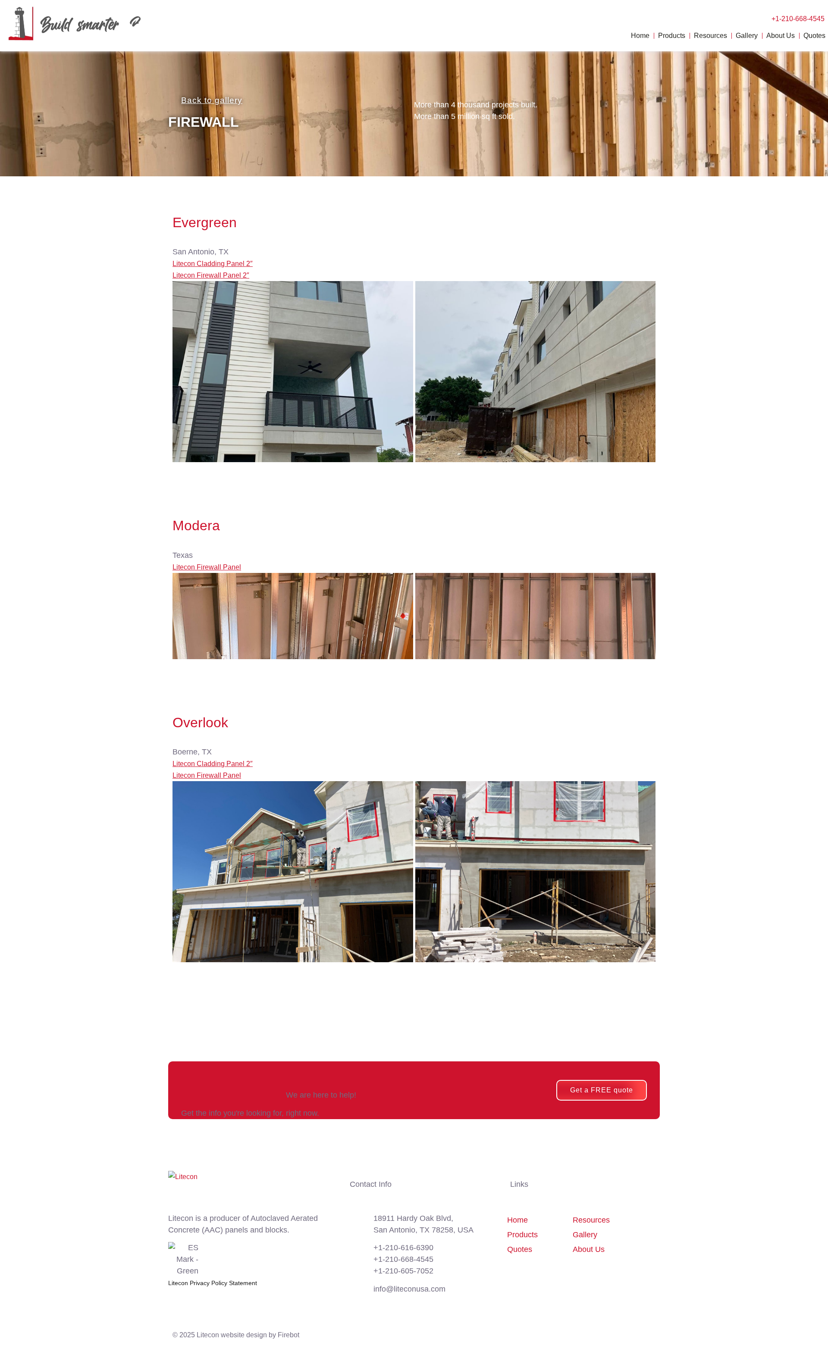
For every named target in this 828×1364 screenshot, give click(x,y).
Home (640, 35)
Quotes (814, 35)
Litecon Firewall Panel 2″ (210, 275)
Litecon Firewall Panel (206, 567)
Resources (710, 35)
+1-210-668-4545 (798, 18)
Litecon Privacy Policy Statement (212, 1283)
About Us (780, 35)
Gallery (747, 35)
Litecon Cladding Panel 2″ (212, 263)
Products (671, 35)
